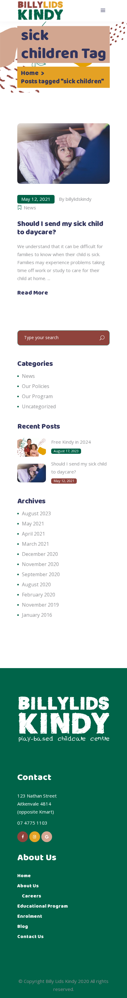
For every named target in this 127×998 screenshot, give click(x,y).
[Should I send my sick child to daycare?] (63, 153)
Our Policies (35, 386)
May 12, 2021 (36, 199)
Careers (31, 896)
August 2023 (36, 513)
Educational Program (42, 906)
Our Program (37, 396)
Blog (22, 926)
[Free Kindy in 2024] (31, 447)
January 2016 (37, 615)
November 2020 (40, 564)
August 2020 (36, 584)
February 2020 (38, 594)
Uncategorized (39, 406)
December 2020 (40, 554)
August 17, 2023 (66, 451)
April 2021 (33, 533)
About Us (28, 886)
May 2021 (33, 523)
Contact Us (30, 937)
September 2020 (41, 574)
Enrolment (29, 916)
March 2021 (35, 544)
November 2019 (40, 604)
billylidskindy (79, 199)
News (30, 207)
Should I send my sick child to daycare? (60, 228)
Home (30, 73)
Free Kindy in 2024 (71, 442)
